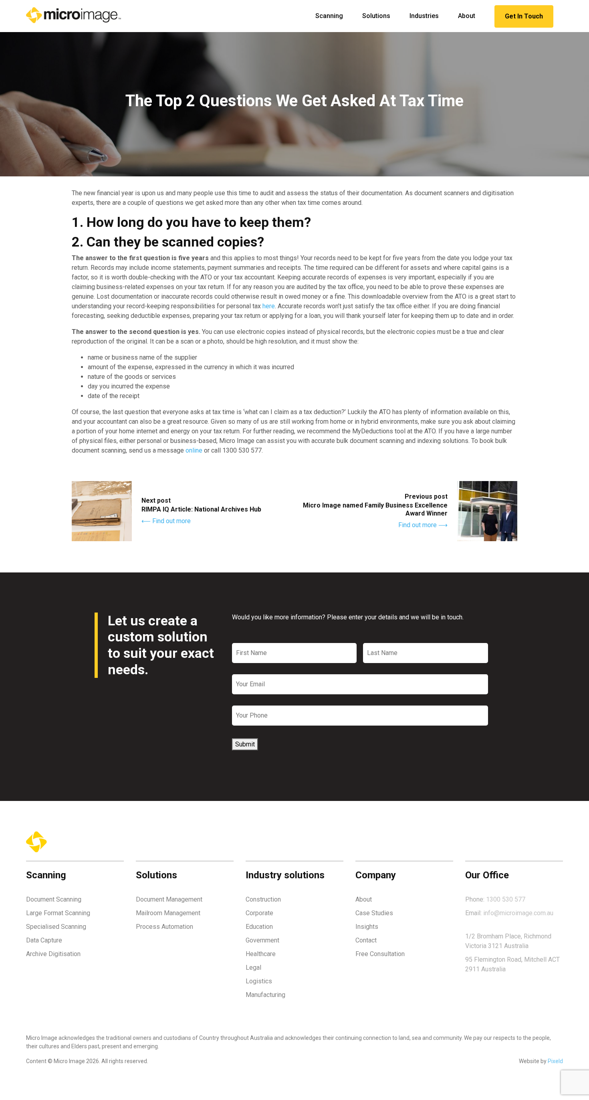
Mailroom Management (168, 913)
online (194, 450)
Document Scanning (53, 899)
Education (259, 926)
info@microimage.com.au (518, 913)
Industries (424, 16)
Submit (245, 744)
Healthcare (261, 954)
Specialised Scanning (56, 926)
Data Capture (44, 940)
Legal (253, 967)
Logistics (259, 981)
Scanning (329, 16)
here (268, 306)
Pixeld (555, 1061)
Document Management (169, 899)
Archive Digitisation (53, 954)
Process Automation (164, 926)
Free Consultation (380, 954)
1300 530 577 (505, 899)
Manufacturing (265, 995)
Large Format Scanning (58, 913)
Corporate (259, 913)
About (466, 16)
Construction (263, 899)
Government (262, 940)
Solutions (376, 16)
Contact (366, 940)
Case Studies (374, 913)
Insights (366, 926)
